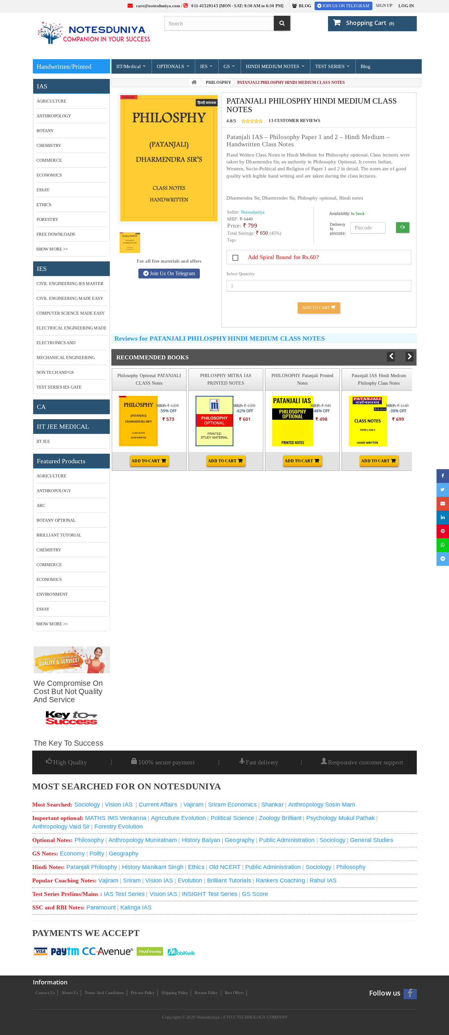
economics (49, 579)
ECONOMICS (49, 175)
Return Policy (206, 993)
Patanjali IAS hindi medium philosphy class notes (379, 379)
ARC (40, 505)
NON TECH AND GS (55, 372)
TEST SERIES (330, 66)
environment (52, 594)
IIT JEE (43, 441)
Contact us (45, 993)
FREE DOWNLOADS (55, 234)
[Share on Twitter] (443, 490)
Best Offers (234, 993)
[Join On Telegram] (443, 559)
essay (43, 609)
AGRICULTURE (51, 101)
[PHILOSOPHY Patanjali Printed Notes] (284, 421)
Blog (365, 66)
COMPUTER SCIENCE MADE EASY (70, 313)
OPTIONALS (171, 66)
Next (410, 357)
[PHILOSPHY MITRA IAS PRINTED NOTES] (208, 421)
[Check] (402, 227)
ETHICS (44, 204)
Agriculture (51, 475)
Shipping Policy (174, 993)
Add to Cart (316, 307)
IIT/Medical (129, 66)
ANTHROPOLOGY (53, 115)
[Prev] (391, 357)
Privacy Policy (142, 993)
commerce (49, 564)
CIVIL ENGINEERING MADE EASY (69, 298)
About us (69, 993)
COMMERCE (49, 160)
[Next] (410, 357)
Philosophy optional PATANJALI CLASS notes (149, 379)
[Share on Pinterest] (443, 531)
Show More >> (52, 249)
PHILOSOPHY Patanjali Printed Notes (303, 379)
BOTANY (45, 130)
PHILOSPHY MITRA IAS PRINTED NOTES (225, 379)
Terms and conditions (104, 993)
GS (227, 66)
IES (204, 66)
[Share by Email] (443, 504)
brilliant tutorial (59, 535)
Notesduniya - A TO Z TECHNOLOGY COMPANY (242, 1017)
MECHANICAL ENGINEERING (65, 357)
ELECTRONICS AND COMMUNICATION (56, 345)
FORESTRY (47, 219)
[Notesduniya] (93, 33)
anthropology (53, 490)
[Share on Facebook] (443, 476)
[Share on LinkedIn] (443, 517)
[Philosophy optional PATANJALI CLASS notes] (131, 421)
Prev (391, 356)
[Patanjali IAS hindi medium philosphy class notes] (361, 421)
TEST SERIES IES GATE (59, 387)
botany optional (56, 520)
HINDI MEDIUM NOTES (273, 66)
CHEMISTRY (48, 145)
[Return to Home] (194, 83)
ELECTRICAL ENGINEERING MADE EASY (71, 330)
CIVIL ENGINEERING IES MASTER (70, 283)
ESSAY (43, 189)
